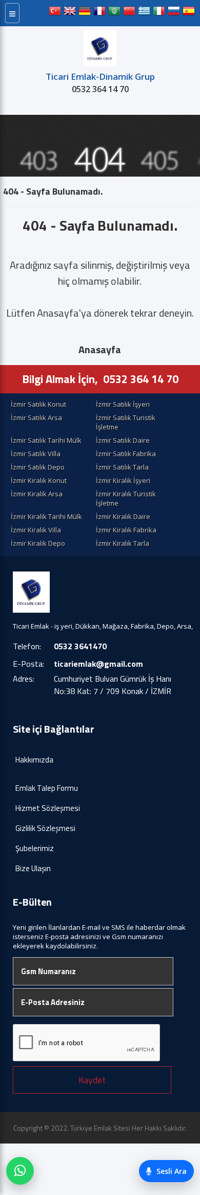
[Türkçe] (55, 13)
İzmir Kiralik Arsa (37, 493)
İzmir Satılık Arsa (36, 417)
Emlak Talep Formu (46, 788)
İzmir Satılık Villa (36, 453)
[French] (99, 13)
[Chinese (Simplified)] (129, 13)
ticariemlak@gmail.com (98, 663)
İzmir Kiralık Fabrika (126, 529)
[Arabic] (114, 13)
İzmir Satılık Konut (38, 404)
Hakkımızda (34, 760)
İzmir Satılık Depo (38, 467)
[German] (84, 13)
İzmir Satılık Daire (123, 440)
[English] (70, 13)
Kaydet (92, 1080)
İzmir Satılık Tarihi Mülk (46, 440)
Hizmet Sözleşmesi (47, 808)
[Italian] (159, 13)
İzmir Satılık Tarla (122, 467)
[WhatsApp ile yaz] (20, 1171)
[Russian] (174, 13)
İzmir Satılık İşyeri (123, 404)
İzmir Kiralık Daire (123, 516)
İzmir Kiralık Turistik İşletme (126, 498)
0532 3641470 (80, 646)
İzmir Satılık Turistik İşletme (125, 422)
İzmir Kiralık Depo (38, 543)
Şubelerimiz (34, 848)
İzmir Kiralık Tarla (122, 543)
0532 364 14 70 (100, 89)
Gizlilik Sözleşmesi (45, 828)
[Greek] (144, 13)
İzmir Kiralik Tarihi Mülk (46, 516)
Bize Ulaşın (33, 868)
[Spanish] (189, 13)
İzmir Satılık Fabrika (126, 453)
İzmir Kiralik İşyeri (123, 480)
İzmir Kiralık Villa (36, 529)
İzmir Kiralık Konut (39, 480)
